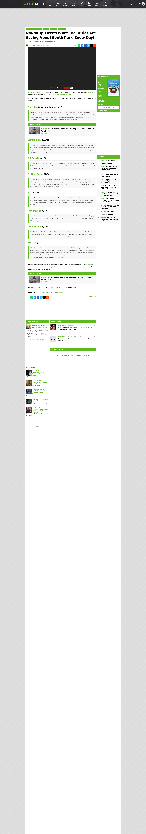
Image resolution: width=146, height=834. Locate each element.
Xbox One (46, 29)
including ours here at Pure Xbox (62, 94)
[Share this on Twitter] (88, 45)
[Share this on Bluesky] (82, 45)
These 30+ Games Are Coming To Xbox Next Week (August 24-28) (110, 206)
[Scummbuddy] (53, 329)
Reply (42, 339)
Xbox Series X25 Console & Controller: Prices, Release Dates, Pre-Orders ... (109, 168)
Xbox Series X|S (101, 85)
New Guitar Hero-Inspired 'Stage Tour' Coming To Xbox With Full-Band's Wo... (110, 187)
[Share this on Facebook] (85, 45)
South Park (89, 92)
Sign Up (139, 4)
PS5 (98, 89)
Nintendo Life (34, 226)
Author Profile (34, 339)
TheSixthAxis (34, 210)
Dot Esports (33, 158)
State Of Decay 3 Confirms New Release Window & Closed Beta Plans (110, 200)
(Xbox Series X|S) (53, 292)
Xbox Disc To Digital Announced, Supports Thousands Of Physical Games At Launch (38, 373)
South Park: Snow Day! (34, 92)
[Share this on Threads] (91, 45)
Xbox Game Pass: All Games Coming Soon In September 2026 (40, 401)
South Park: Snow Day (36, 29)
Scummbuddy (62, 325)
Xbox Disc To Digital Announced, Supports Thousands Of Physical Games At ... (110, 162)
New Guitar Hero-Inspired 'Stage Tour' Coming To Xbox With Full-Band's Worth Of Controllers (40, 410)
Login (136, 4)
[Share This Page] (131, 3)
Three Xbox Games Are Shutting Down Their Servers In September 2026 (40, 391)
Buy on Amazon (108, 107)
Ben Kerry (32, 45)
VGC (30, 192)
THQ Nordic (100, 92)
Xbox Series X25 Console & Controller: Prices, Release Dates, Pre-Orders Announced (40, 382)
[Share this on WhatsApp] (79, 45)
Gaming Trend (35, 140)
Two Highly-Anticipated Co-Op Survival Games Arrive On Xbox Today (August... (109, 194)
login (74, 356)
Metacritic (88, 264)
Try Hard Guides (36, 174)
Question (100, 96)
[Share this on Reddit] (94, 45)
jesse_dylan (61, 336)
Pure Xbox (59, 87)
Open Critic (32, 267)
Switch (101, 89)
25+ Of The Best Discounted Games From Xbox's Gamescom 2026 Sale (109, 213)
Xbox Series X (53, 29)
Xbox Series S (62, 29)
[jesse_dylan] (53, 341)
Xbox (28, 29)
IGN (29, 242)
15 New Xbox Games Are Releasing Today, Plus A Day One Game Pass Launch (109, 219)
